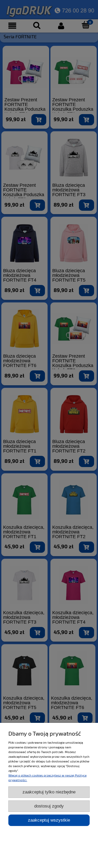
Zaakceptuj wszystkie (49, 820)
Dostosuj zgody (49, 806)
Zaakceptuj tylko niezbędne (49, 792)
